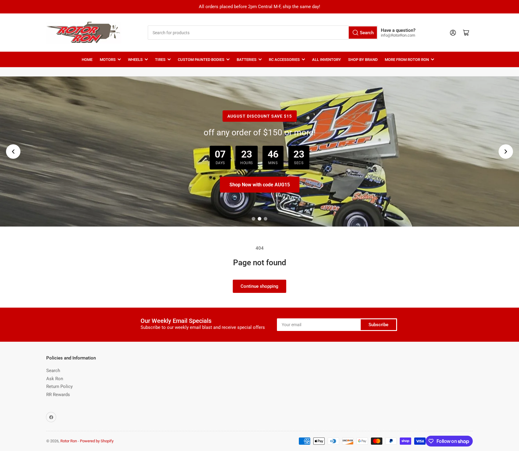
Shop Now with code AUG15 (259, 185)
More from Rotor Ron (407, 59)
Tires (160, 59)
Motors (108, 59)
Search (53, 370)
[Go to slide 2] (259, 219)
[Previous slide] (13, 151)
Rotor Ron (68, 441)
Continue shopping (259, 286)
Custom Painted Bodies (201, 59)
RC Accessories (284, 59)
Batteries (246, 59)
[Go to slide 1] (253, 219)
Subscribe (378, 324)
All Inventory (326, 59)
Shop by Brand (363, 59)
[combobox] (263, 33)
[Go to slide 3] (265, 219)
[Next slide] (506, 151)
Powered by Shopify (97, 441)
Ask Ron (54, 378)
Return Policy (59, 386)
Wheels (135, 59)
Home (87, 59)
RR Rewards (58, 394)
